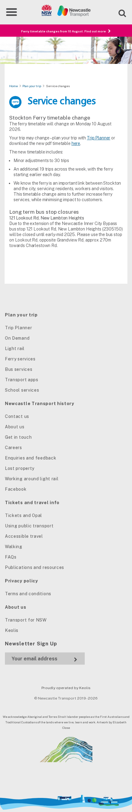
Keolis (11, 630)
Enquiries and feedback (30, 458)
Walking (13, 546)
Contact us (17, 416)
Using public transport (29, 525)
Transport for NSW (26, 620)
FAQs (11, 557)
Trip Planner (98, 137)
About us (15, 426)
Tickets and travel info (32, 502)
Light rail (15, 348)
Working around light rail (32, 478)
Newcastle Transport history (39, 403)
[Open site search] (118, 12)
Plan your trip (31, 86)
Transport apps (21, 379)
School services (22, 390)
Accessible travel (24, 536)
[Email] (45, 659)
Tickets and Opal (23, 515)
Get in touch (18, 437)
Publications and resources (34, 567)
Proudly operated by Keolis (66, 688)
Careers (13, 447)
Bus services (18, 369)
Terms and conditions (28, 593)
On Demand (17, 338)
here (76, 143)
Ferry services (20, 358)
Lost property (19, 468)
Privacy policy (21, 580)
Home (13, 86)
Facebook (16, 489)
